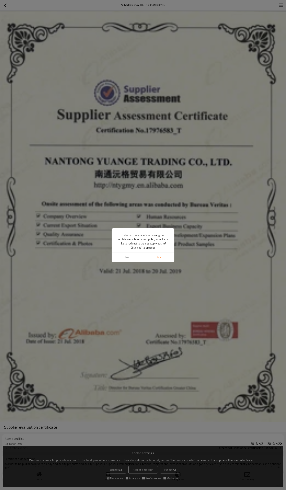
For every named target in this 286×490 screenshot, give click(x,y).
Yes (158, 257)
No (127, 257)
